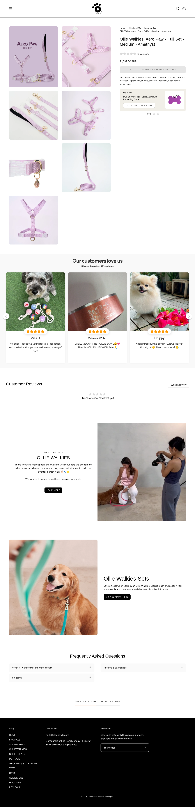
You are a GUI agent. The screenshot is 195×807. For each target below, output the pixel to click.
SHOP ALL (14, 739)
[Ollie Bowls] (97, 8)
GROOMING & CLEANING (23, 763)
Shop (11, 728)
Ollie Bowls (92, 796)
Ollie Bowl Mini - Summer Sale (142, 28)
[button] (178, 8)
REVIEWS (14, 787)
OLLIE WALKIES (18, 749)
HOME (12, 734)
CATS (12, 773)
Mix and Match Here (117, 597)
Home (123, 28)
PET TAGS (14, 758)
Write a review (178, 384)
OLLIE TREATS (17, 753)
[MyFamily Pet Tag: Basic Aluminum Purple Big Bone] (174, 100)
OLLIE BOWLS (17, 744)
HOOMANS (15, 782)
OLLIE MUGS (16, 777)
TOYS (12, 768)
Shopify (110, 796)
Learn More (53, 490)
